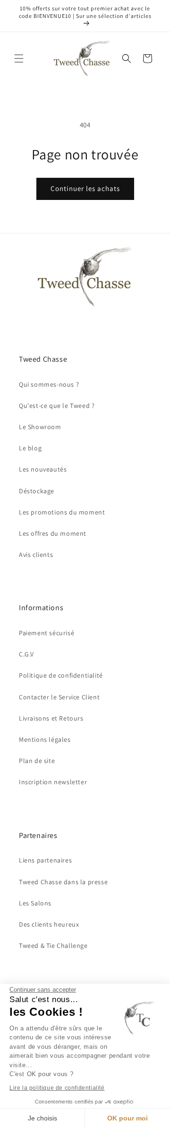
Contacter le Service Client (59, 697)
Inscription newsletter (53, 782)
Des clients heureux (49, 924)
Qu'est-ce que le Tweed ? (56, 405)
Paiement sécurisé (46, 633)
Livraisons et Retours (51, 718)
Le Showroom (40, 427)
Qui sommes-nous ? (49, 384)
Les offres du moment (52, 533)
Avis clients (36, 554)
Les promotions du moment (62, 512)
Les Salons (35, 903)
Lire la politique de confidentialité (57, 1088)
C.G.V (26, 654)
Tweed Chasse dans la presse (63, 882)
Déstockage (36, 491)
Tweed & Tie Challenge (53, 945)
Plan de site (37, 760)
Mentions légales (45, 739)
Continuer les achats (85, 188)
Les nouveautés (43, 469)
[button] (18, 58)
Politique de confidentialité (61, 675)
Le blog (30, 448)
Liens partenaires (45, 860)
